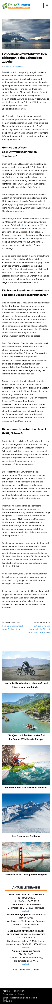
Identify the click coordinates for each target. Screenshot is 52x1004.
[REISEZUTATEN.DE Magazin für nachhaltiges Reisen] (16, 5)
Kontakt (6, 990)
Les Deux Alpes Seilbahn (26, 836)
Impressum (19, 990)
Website (26, 911)
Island (23, 225)
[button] (5, 999)
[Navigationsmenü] (46, 5)
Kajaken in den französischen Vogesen (26, 787)
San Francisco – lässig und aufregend (26, 874)
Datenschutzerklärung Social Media (20, 997)
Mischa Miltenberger (14, 66)
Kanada (36, 225)
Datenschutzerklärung (13, 994)
